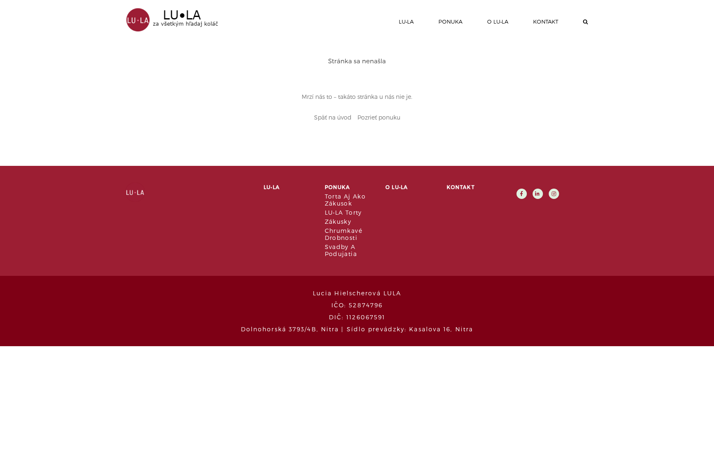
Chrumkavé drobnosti (344, 234)
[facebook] (521, 193)
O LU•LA (497, 21)
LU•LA (406, 21)
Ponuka (450, 21)
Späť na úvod (333, 117)
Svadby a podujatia (341, 250)
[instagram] (554, 193)
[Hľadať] (585, 21)
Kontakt (545, 21)
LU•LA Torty (343, 212)
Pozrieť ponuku (378, 117)
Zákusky (338, 221)
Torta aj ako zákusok (345, 200)
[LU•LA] (169, 19)
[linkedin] (538, 193)
